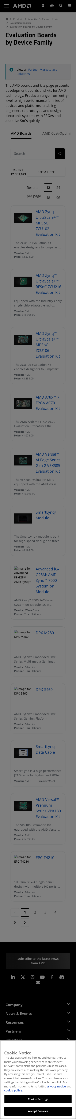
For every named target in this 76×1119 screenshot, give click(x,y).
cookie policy (13, 1090)
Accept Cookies (38, 1111)
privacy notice (56, 1086)
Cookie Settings (38, 1099)
